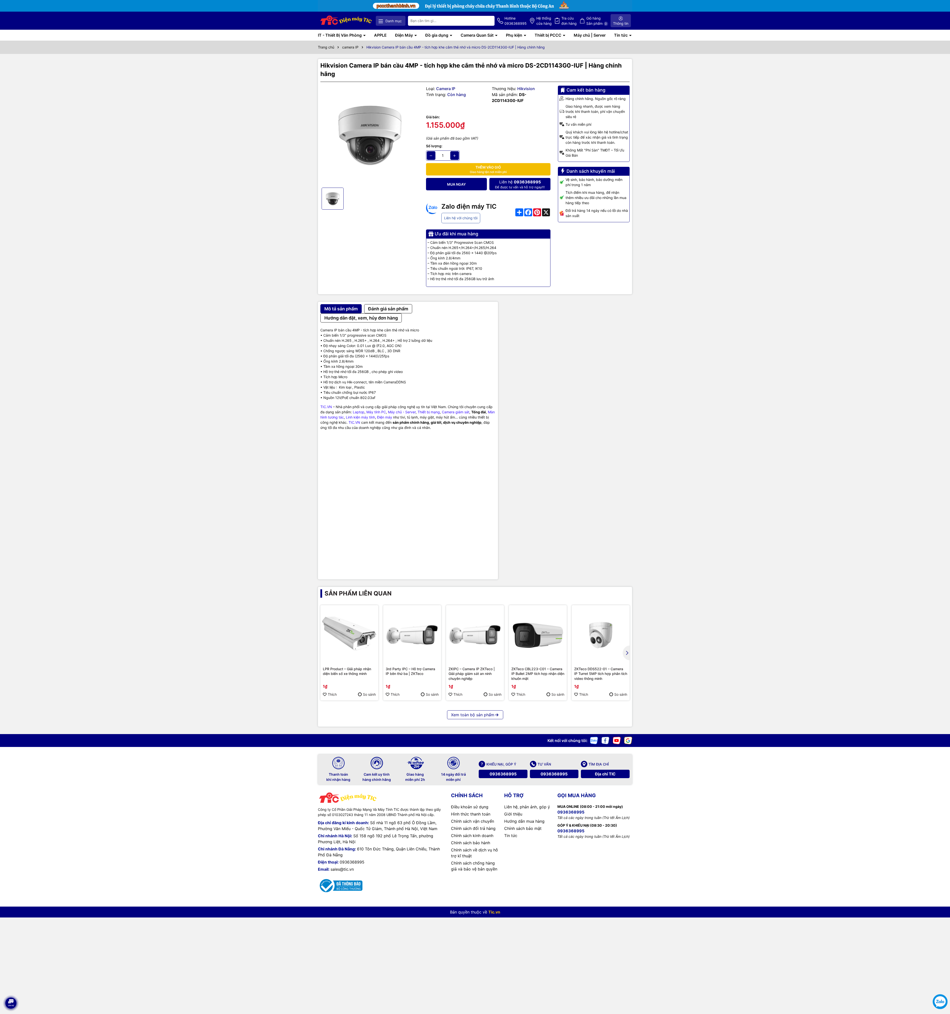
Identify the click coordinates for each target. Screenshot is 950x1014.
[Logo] (346, 20)
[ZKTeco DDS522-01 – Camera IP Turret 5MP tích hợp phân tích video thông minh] (600, 634)
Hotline (515, 20)
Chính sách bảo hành (470, 842)
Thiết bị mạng (429, 412)
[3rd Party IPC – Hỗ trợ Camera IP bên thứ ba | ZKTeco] (412, 634)
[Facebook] (605, 740)
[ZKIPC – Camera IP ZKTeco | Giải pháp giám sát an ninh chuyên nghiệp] (475, 634)
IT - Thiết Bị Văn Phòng (340, 35)
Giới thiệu (513, 814)
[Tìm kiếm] (487, 21)
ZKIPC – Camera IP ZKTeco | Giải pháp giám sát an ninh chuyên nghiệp (472, 674)
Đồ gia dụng (437, 35)
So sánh (369, 694)
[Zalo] (594, 740)
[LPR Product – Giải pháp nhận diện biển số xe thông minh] (349, 634)
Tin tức (621, 35)
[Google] (628, 740)
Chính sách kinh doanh (472, 835)
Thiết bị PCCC (548, 35)
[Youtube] (617, 740)
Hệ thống (544, 20)
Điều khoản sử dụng (469, 806)
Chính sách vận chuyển (472, 821)
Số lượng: (434, 146)
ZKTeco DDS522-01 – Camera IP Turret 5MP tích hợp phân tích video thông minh (600, 674)
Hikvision (526, 88)
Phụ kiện (514, 35)
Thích (332, 694)
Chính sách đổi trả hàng (473, 828)
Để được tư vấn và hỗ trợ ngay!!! (520, 184)
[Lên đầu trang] (11, 989)
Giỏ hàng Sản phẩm (596, 20)
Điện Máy (404, 35)
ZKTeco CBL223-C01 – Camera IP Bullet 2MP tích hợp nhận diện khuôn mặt (537, 674)
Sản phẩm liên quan (358, 593)
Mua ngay (456, 184)
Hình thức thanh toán (470, 814)
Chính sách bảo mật (523, 828)
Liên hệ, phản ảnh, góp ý (527, 806)
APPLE (380, 35)
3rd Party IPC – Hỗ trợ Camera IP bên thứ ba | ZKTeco (410, 671)
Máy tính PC (376, 412)
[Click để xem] (369, 135)
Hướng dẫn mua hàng (524, 821)
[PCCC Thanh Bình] (475, 5)
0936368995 (503, 773)
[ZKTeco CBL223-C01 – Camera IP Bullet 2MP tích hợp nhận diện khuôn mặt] (538, 634)
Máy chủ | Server (590, 35)
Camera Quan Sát (478, 35)
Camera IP (445, 88)
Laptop (358, 412)
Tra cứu (569, 20)
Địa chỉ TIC (605, 773)
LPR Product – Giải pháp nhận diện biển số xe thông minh (347, 671)
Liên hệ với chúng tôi (460, 218)
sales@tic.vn (342, 869)
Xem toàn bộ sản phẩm (472, 714)
